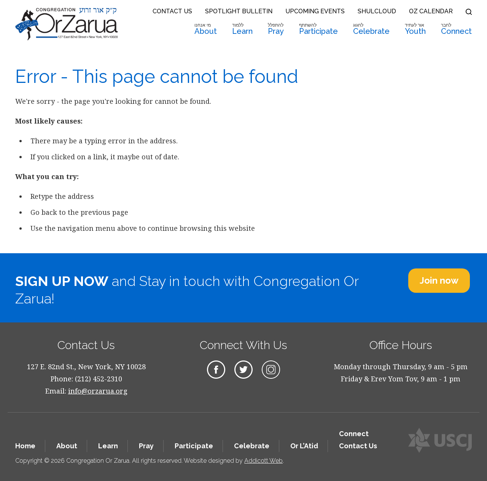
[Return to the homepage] (66, 24)
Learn (242, 29)
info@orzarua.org (97, 390)
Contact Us (172, 11)
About (205, 29)
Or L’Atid (304, 446)
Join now (439, 280)
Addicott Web (263, 460)
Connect (456, 29)
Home (25, 446)
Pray (276, 29)
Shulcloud (377, 11)
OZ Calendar (431, 11)
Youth (415, 29)
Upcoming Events (315, 11)
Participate (318, 29)
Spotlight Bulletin (238, 11)
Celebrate (371, 29)
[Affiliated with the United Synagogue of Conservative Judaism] (440, 440)
